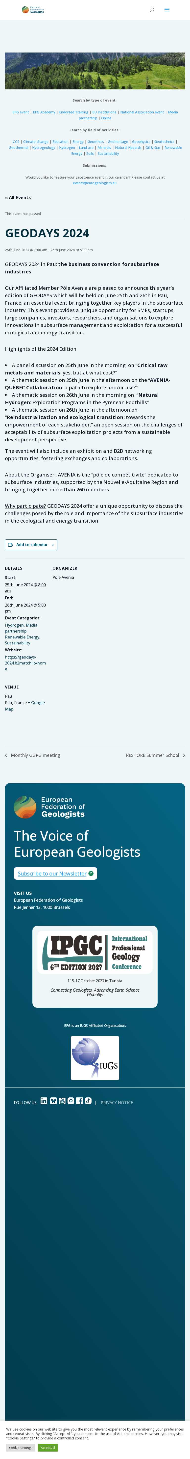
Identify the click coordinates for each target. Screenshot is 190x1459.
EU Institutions (104, 112)
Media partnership (21, 628)
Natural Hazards (128, 147)
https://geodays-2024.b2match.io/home (25, 663)
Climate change (35, 141)
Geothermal (18, 147)
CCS (16, 141)
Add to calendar (32, 544)
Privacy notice (117, 1102)
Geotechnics (164, 141)
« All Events (18, 197)
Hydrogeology (43, 147)
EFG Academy (44, 112)
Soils (90, 153)
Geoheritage (118, 141)
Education (60, 141)
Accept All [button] (48, 1447)
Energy (78, 141)
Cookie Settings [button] (20, 1447)
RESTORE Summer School (153, 755)
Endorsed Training (73, 112)
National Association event (142, 112)
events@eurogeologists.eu (95, 183)
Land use (86, 147)
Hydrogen (67, 147)
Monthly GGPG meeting (35, 755)
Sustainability (108, 153)
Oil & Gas (153, 147)
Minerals (104, 147)
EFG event (20, 112)
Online (106, 118)
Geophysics (141, 141)
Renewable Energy (22, 637)
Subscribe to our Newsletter (52, 873)
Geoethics (96, 141)
